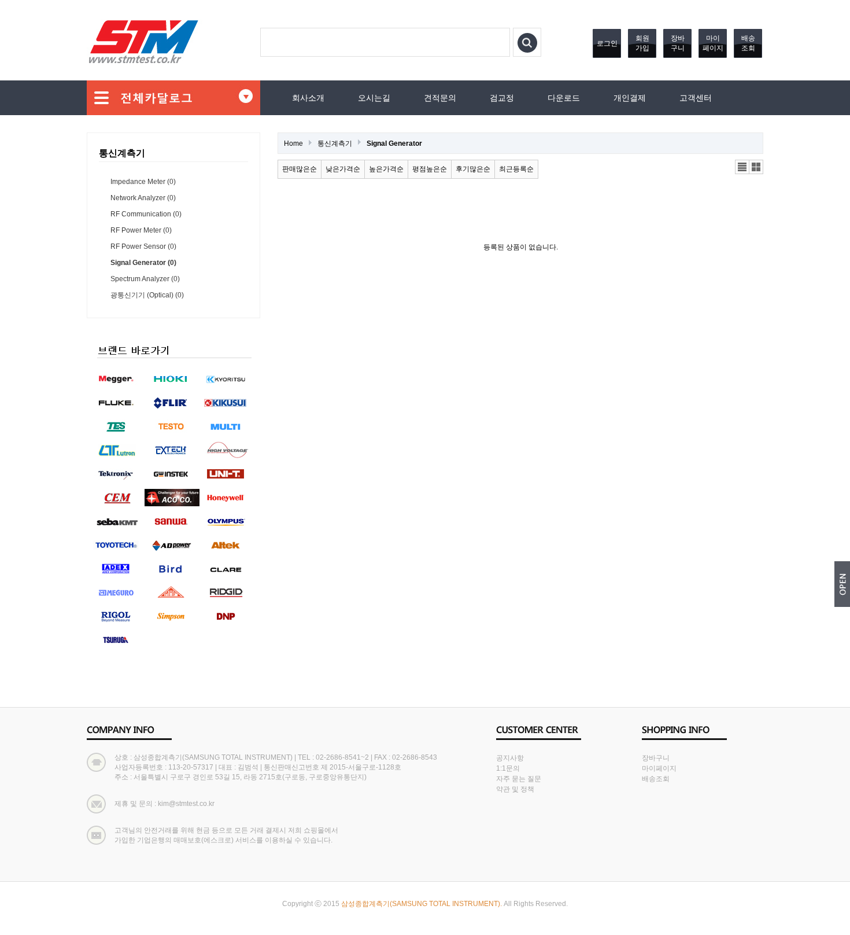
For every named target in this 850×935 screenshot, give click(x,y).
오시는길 (374, 97)
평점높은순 (429, 169)
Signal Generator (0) (143, 263)
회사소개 (308, 97)
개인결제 (630, 97)
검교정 (502, 97)
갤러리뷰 (756, 167)
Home (293, 143)
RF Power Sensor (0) (143, 246)
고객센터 (695, 97)
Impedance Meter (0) (143, 182)
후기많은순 (473, 169)
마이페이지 (713, 43)
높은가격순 (386, 169)
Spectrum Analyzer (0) (145, 279)
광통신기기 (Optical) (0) (147, 295)
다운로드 (564, 97)
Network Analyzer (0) (143, 198)
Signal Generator (394, 143)
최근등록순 (516, 169)
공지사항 (510, 758)
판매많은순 (299, 169)
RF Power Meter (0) (141, 230)
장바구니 (678, 43)
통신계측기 (334, 143)
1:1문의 (508, 768)
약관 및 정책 (515, 789)
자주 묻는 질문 (518, 779)
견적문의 (440, 97)
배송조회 (748, 43)
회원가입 (642, 43)
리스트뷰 (742, 167)
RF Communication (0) (146, 214)
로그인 (607, 43)
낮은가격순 (343, 169)
